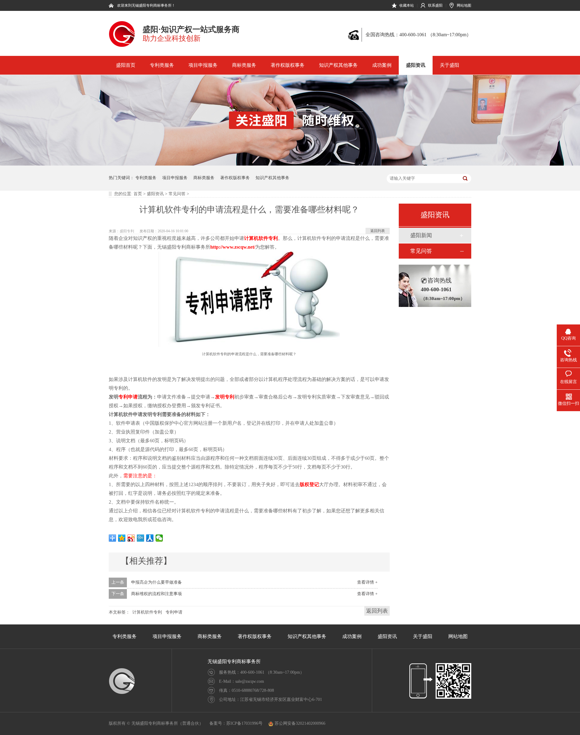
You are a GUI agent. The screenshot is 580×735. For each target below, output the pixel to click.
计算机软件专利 (261, 238)
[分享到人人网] (150, 538)
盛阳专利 (127, 231)
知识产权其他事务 (338, 65)
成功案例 (382, 65)
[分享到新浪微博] (131, 538)
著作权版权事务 (287, 65)
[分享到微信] (159, 538)
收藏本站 (406, 5)
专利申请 (128, 396)
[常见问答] (290, 164)
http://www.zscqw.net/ (232, 247)
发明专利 (224, 396)
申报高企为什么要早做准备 (156, 582)
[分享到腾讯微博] (140, 538)
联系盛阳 (435, 5)
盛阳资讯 (415, 65)
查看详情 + (367, 582)
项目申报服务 (203, 65)
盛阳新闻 (421, 235)
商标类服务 (244, 65)
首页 (138, 194)
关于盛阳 (449, 65)
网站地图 (464, 5)
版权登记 (309, 484)
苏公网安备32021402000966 (300, 723)
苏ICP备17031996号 (244, 723)
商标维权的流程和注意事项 (156, 594)
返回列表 (377, 231)
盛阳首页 (125, 65)
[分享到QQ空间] (122, 538)
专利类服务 (162, 65)
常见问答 (177, 194)
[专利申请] (122, 46)
